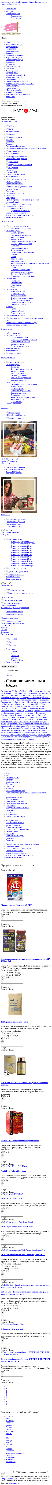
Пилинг (14, 254)
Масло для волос (17, 373)
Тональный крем (17, 311)
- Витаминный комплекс (19, 695)
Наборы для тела (13, 333)
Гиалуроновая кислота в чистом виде (21, 323)
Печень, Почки (12, 189)
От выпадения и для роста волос (24, 384)
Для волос (12, 645)
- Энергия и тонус (19, 693)
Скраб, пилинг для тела (20, 342)
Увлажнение (16, 285)
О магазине (10, 649)
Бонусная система (10, 1432)
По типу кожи (11, 289)
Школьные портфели (14, 90)
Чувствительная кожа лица (22, 298)
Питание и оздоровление (21, 391)
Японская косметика (14, 612)
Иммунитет (13, 168)
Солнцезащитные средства (22, 272)
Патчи (13, 267)
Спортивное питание (14, 206)
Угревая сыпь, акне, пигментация (19, 215)
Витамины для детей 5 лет (21, 550)
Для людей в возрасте (15, 66)
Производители (12, 662)
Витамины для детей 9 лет (21, 559)
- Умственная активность (28, 722)
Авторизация (16, 16)
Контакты (5, 2)
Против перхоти (17, 389)
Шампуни (15, 367)
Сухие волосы (16, 402)
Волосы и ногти (12, 153)
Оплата (4, 630)
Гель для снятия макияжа (21, 235)
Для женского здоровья (15, 467)
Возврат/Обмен (17, 660)
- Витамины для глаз (38, 698)
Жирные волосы (17, 399)
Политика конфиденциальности (15, 1452)
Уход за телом (11, 49)
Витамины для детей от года (22, 542)
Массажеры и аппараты (18, 226)
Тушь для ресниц (18, 313)
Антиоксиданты (12, 131)
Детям (31, 2)
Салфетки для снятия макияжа (23, 241)
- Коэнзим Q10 (31, 704)
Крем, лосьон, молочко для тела (24, 340)
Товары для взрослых (14, 92)
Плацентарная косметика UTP (18, 315)
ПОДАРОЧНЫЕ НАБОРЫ (17, 81)
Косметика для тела (14, 474)
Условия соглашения (10, 1460)
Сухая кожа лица (18, 294)
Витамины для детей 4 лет (21, 548)
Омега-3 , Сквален (13, 182)
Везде (8, 42)
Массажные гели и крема (21, 228)
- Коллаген (19, 704)
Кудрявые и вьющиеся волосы (23, 397)
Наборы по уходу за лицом (17, 325)
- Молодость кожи (22, 706)
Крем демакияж (17, 250)
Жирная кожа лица (18, 296)
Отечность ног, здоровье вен (20, 187)
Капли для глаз (12, 71)
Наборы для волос (13, 404)
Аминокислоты (17, 208)
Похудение (10, 198)
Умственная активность (15, 217)
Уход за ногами (12, 350)
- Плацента (45, 711)
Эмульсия (15, 246)
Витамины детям (15, 539)
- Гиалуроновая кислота (25, 700)
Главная (9, 675)
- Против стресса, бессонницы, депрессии (24, 714)
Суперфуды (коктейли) (15, 75)
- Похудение (39, 713)
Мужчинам (14, 2)
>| (6, 1408)
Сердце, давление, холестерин (18, 204)
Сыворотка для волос (19, 380)
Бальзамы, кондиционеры (21, 369)
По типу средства (13, 231)
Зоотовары (10, 97)
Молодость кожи (13, 176)
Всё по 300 (12, 639)
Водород (11, 134)
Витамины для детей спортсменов (25, 565)
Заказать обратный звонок (12, 105)
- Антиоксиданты (42, 691)
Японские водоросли (14, 55)
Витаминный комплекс (15, 146)
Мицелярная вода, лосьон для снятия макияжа (30, 263)
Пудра (13, 309)
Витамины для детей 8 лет (21, 557)
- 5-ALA (22, 691)
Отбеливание (16, 283)
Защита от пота (14, 353)
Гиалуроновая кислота (17, 156)
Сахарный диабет (13, 202)
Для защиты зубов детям (18, 572)
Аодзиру (9, 144)
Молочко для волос (18, 376)
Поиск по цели (12, 88)
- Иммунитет (7, 704)
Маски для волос (18, 371)
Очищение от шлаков (14, 184)
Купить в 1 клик (7, 926)
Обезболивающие (13, 79)
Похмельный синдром (15, 193)
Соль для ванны (17, 344)
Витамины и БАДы (14, 44)
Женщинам (23, 2)
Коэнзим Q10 (11, 172)
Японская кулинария (14, 60)
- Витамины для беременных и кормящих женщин (23, 696)
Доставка (5, 632)
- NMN (29, 691)
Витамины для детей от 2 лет (23, 544)
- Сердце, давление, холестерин (20, 717)
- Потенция (27, 713)
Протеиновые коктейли (20, 211)
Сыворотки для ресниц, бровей (24, 276)
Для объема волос (18, 395)
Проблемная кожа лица (20, 300)
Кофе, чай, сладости (14, 57)
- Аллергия (43, 693)
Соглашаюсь (14, 1483)
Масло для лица (17, 237)
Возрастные (39, 2)
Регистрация (16, 18)
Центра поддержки (10, 1456)
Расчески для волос (16, 362)
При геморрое (14, 413)
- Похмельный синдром (11, 713)
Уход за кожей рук (13, 348)
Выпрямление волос (19, 393)
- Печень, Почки (32, 711)
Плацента (10, 191)
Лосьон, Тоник (17, 259)
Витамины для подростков (22, 563)
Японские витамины (14, 614)
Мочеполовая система (17, 179)
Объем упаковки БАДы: (11, 970)
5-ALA (11, 126)
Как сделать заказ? (9, 1440)
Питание (14, 287)
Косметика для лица (14, 472)
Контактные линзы (16, 590)
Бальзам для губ (17, 233)
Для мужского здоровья (15, 522)
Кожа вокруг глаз (18, 291)
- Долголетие (18, 702)
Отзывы (14, 658)
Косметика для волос (14, 469)
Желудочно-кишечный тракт (20, 165)
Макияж (9, 307)
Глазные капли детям (17, 568)
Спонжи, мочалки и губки (21, 244)
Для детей (10, 68)
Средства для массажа (20, 346)
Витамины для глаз (16, 151)
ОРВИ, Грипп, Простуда (16, 415)
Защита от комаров (16, 575)
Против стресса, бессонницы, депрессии (22, 200)
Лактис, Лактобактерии (15, 174)
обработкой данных (10, 1479)
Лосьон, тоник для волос (21, 378)
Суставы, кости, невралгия (17, 213)
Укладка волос (17, 386)
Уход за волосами (13, 51)
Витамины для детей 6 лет (21, 552)
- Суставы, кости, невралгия (20, 719)
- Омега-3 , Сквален (17, 708)
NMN (10, 129)
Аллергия (10, 142)
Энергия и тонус (15, 137)
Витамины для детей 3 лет (21, 546)
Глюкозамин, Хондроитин (16, 159)
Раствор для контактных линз (20, 593)
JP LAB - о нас (9, 1417)
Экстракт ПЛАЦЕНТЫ (20, 274)
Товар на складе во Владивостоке (19, 84)
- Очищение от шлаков (36, 708)
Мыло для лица (17, 239)
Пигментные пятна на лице (22, 302)
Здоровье (9, 53)
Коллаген (10, 170)
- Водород (6, 693)
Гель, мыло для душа (19, 337)
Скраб (13, 257)
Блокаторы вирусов (16, 418)
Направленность (12, 278)
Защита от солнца (13, 577)
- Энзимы (32, 693)
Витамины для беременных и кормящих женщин (26, 148)
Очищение (15, 281)
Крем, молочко (17, 265)
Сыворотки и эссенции (20, 270)
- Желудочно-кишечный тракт (38, 702)
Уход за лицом (12, 47)
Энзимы (9, 140)
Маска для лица (17, 261)
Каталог (8, 119)
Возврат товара (7, 634)
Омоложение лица (18, 304)
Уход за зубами (12, 73)
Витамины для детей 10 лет (22, 561)
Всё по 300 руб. (12, 86)
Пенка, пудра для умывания (22, 252)
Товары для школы (13, 579)
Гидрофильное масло (19, 248)
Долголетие (13, 162)
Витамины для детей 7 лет (21, 555)
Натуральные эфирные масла (18, 94)
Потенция (10, 195)
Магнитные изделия (14, 77)
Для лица (12, 642)
